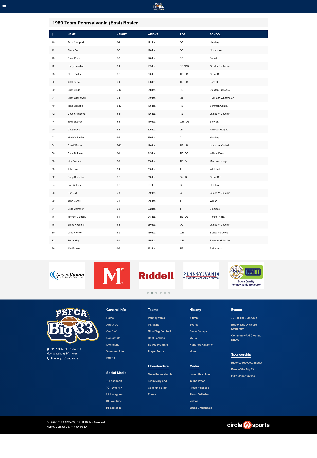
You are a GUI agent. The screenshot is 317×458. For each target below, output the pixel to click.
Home (110, 318)
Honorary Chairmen (202, 344)
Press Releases (199, 387)
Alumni (194, 318)
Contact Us (113, 338)
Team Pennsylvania (160, 374)
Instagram (116, 394)
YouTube (115, 401)
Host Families (156, 338)
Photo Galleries (199, 394)
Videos (194, 401)
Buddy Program (158, 344)
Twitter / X (115, 387)
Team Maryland (157, 381)
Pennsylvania (156, 318)
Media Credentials (201, 408)
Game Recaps (198, 331)
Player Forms (156, 351)
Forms (152, 394)
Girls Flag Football (159, 331)
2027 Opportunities (243, 376)
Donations (112, 344)
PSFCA (111, 358)
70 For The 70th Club (244, 318)
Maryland (153, 324)
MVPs (193, 338)
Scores (194, 324)
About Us (112, 324)
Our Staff (111, 331)
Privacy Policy (79, 426)
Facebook (115, 381)
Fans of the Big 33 (242, 369)
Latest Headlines (200, 374)
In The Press (197, 381)
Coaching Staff (157, 387)
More (193, 351)
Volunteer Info (115, 351)
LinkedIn (115, 408)
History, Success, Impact (246, 362)
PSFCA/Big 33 (71, 422)
